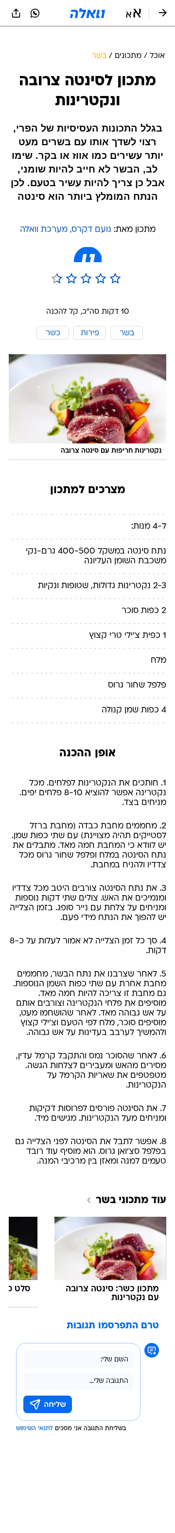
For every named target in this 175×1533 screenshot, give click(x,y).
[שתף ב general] (16, 13)
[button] (133, 13)
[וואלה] (87, 13)
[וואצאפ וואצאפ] (35, 13)
